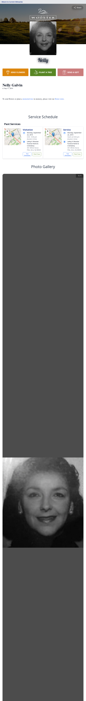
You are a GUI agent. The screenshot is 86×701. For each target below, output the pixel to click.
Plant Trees (37, 154)
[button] (12, 134)
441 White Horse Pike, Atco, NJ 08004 (34, 149)
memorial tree (28, 99)
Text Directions (27, 154)
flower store (59, 99)
